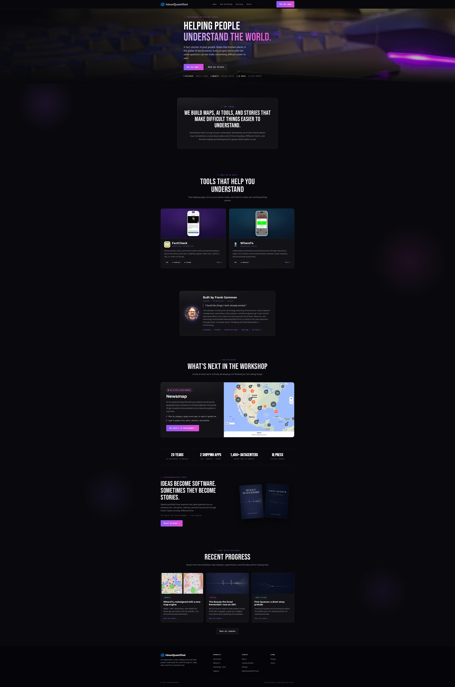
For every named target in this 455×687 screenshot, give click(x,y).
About (249, 4)
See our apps (285, 4)
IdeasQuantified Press (250, 671)
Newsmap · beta (219, 667)
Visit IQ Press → (172, 523)
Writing (239, 4)
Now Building (226, 4)
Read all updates (228, 631)
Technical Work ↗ (231, 330)
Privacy (273, 659)
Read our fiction (216, 67)
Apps (215, 4)
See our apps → (194, 67)
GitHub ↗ (218, 330)
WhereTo (216, 663)
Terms (272, 663)
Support (216, 671)
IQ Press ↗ (257, 330)
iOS (167, 262)
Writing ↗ (246, 330)
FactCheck (217, 659)
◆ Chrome (187, 262)
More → (220, 262)
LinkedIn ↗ (207, 330)
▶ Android (176, 262)
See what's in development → (182, 428)
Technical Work (247, 663)
